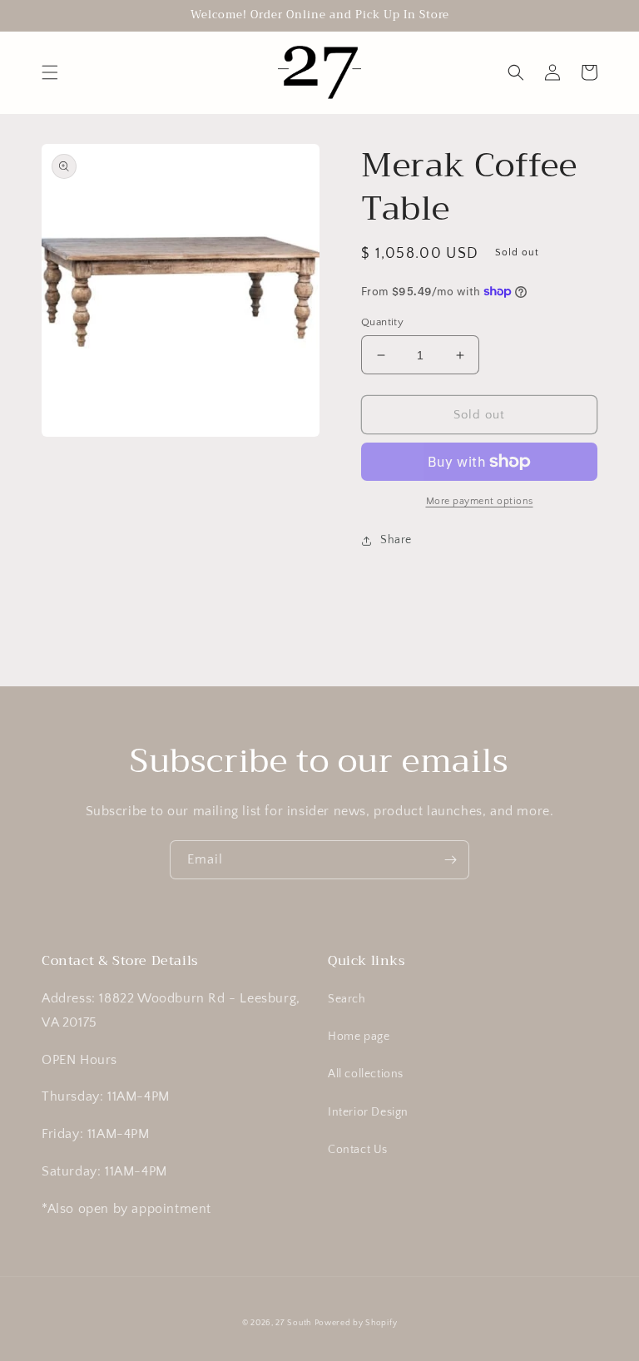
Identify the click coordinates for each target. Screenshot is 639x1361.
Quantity (382, 322)
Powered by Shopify (356, 1323)
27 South (293, 1323)
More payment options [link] (479, 501)
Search (347, 999)
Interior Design (368, 1112)
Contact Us (358, 1149)
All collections (366, 1074)
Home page (358, 1036)
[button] (50, 72)
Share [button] (396, 540)
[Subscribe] (450, 859)
